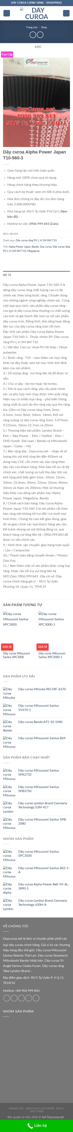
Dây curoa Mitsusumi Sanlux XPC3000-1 (52, 655)
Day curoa (46, 247)
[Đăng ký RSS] (28, 998)
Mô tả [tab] (7, 274)
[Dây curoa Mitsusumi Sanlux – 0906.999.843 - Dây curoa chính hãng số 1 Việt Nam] (36, 13)
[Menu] (6, 13)
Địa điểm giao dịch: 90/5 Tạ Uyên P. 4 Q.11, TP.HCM (33, 980)
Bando (35, 247)
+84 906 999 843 (27, 990)
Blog (59, 1108)
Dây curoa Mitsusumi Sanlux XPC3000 (16, 655)
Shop (44, 27)
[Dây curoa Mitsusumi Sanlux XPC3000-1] (54, 630)
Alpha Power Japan (19, 247)
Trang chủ (31, 27)
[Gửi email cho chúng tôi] (14, 998)
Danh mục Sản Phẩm (40, 1108)
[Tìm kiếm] (66, 13)
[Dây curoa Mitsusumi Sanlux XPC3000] (18, 630)
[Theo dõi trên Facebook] (6, 998)
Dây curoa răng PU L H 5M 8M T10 (36, 240)
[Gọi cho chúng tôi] (21, 998)
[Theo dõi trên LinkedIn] (36, 998)
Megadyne (33, 251)
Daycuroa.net (12, 938)
